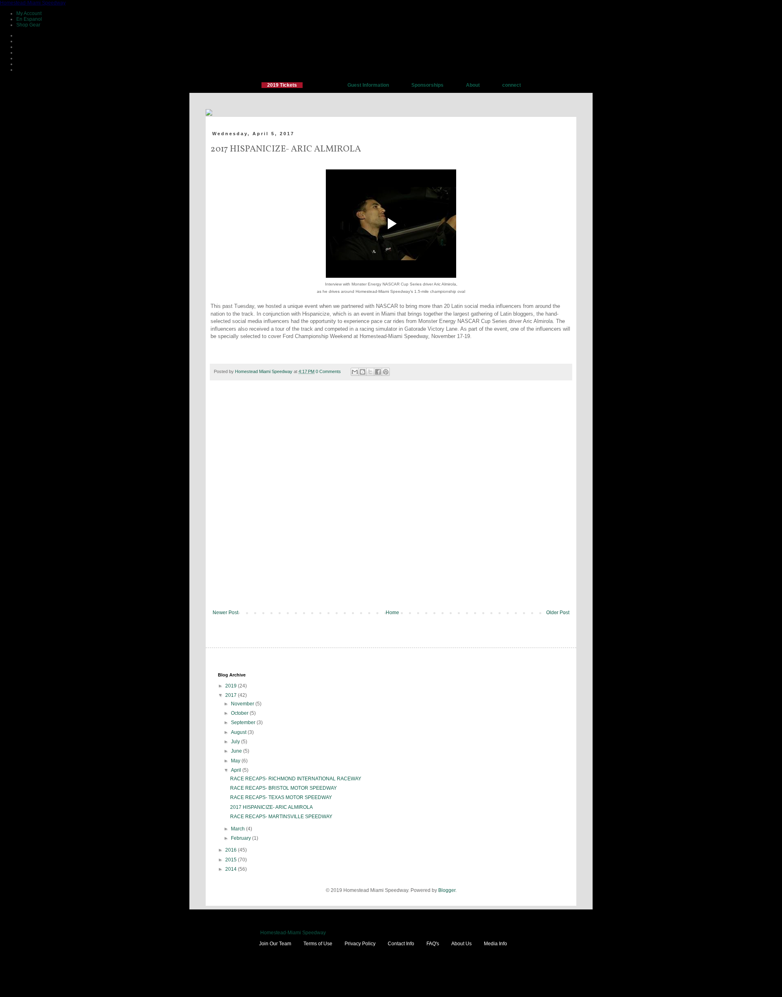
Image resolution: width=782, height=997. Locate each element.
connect (511, 85)
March (238, 829)
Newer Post (225, 612)
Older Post (557, 612)
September (244, 722)
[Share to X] (370, 372)
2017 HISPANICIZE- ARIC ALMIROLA (271, 807)
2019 (231, 686)
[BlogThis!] (362, 372)
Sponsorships (427, 85)
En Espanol (29, 19)
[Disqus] (391, 500)
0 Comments (328, 371)
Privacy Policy (360, 943)
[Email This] (355, 372)
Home (392, 612)
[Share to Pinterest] (386, 372)
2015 (231, 860)
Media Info (495, 943)
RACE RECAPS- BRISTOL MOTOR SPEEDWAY (283, 788)
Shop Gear (28, 25)
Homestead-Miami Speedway (33, 3)
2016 (231, 850)
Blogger (446, 890)
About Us (461, 943)
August (239, 732)
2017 (231, 695)
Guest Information (368, 85)
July (236, 741)
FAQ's (432, 943)
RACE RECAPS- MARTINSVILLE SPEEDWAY (281, 816)
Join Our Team (275, 943)
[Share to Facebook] (378, 372)
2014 (231, 869)
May (236, 761)
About (473, 85)
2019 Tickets (282, 85)
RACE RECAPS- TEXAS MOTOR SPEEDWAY (281, 797)
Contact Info (401, 943)
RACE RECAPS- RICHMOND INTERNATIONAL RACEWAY (295, 779)
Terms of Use (317, 943)
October (240, 713)
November (243, 704)
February (241, 838)
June (237, 751)
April (236, 770)
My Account (29, 13)
